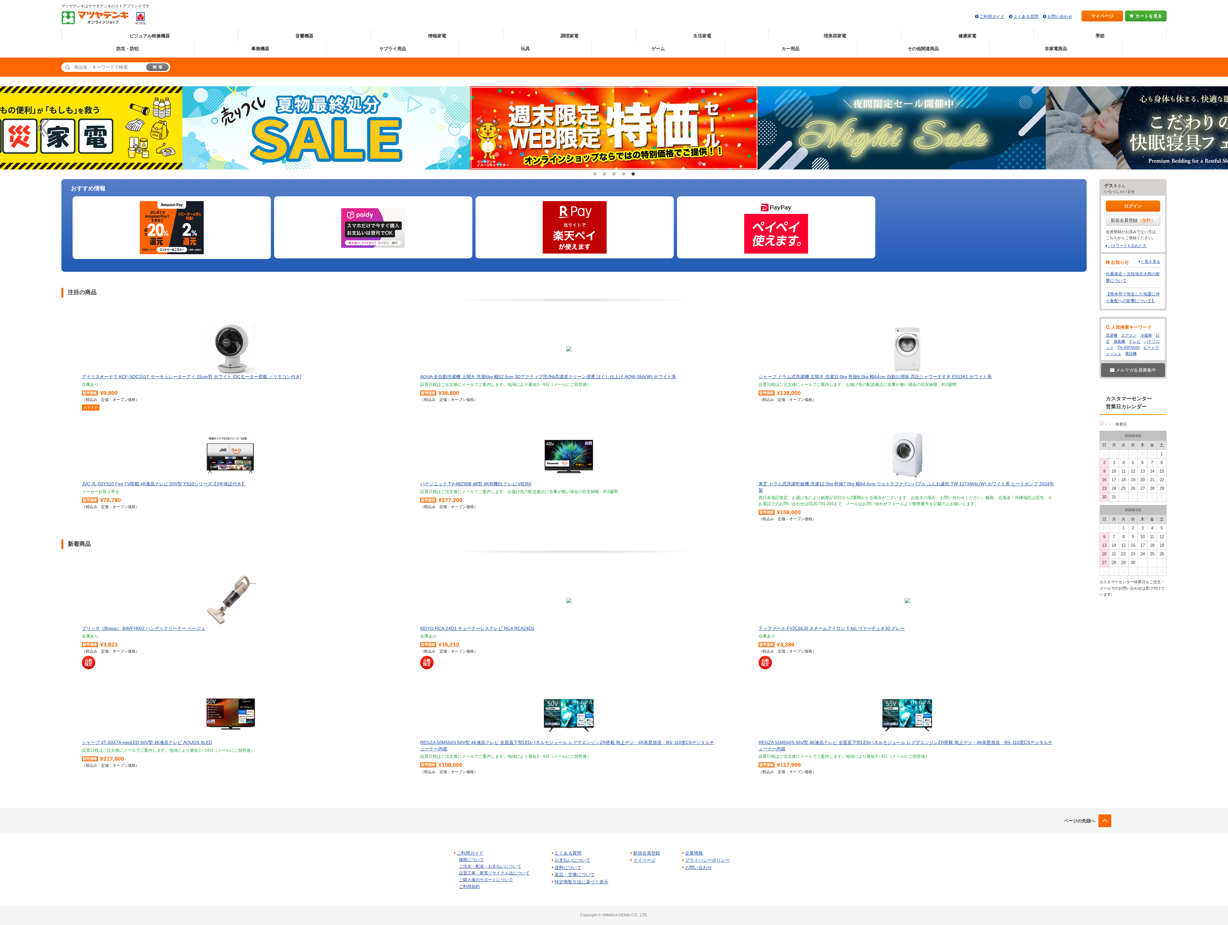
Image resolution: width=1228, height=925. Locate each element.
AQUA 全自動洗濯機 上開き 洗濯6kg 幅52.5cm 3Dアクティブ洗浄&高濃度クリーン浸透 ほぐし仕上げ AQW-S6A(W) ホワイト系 (548, 376)
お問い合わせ (1059, 16)
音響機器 (304, 35)
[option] (614, 127)
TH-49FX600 (1128, 347)
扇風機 (1119, 341)
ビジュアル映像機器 (150, 35)
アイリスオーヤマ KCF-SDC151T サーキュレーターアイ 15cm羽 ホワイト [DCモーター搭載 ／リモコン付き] (191, 376)
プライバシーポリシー (707, 860)
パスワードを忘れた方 (1127, 246)
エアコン (1129, 335)
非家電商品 (1056, 48)
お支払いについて (572, 860)
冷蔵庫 (1146, 335)
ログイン (1133, 205)
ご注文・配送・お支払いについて (490, 866)
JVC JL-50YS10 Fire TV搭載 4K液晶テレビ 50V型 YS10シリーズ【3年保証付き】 (164, 483)
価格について (471, 859)
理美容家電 (835, 35)
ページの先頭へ (1079, 820)
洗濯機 (1111, 335)
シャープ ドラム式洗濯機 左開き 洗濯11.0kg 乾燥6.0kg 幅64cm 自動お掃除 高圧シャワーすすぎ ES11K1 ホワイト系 (875, 376)
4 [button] (623, 174)
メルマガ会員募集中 (1135, 369)
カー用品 (790, 48)
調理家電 (570, 35)
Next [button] (1184, 128)
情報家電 (437, 35)
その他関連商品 (923, 48)
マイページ (1102, 16)
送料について (568, 867)
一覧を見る (1150, 261)
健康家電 (967, 35)
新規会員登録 (1133, 220)
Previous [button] (43, 128)
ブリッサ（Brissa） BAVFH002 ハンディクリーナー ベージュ (143, 628)
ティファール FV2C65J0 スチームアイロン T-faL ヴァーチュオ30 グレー (832, 628)
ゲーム (658, 48)
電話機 (1131, 353)
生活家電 (702, 35)
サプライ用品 (392, 48)
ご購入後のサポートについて (486, 879)
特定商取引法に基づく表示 (581, 881)
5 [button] (633, 174)
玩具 (525, 48)
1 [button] (595, 174)
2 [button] (604, 174)
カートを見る (1148, 16)
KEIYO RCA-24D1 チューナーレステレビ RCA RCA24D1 (477, 628)
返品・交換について (575, 874)
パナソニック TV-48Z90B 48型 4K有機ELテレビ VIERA (475, 483)
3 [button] (614, 174)
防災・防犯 (127, 48)
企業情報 (694, 853)
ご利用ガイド (992, 16)
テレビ (1134, 341)
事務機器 (260, 48)
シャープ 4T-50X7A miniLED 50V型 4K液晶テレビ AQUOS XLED (147, 742)
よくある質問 (1025, 16)
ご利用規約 (469, 886)
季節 (1100, 35)
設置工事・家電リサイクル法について (494, 873)
